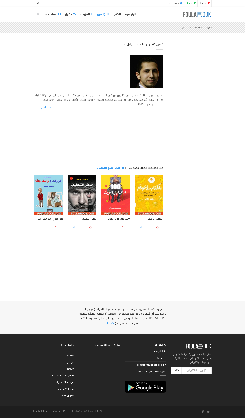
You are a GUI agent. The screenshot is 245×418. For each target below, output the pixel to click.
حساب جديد (50, 14)
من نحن (70, 362)
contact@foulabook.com (150, 365)
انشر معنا (159, 351)
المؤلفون (103, 14)
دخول (69, 14)
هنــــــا (110, 323)
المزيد (86, 14)
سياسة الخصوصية (65, 382)
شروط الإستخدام (66, 389)
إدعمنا (160, 358)
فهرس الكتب (67, 395)
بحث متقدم (174, 3)
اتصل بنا (159, 345)
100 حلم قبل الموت (119, 219)
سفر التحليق (89, 219)
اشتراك (176, 370)
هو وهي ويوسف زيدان (49, 219)
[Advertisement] (190, 96)
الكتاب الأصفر (155, 219)
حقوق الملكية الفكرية (63, 375)
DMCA (70, 369)
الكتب (117, 14)
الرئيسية (130, 14)
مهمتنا (203, 3)
